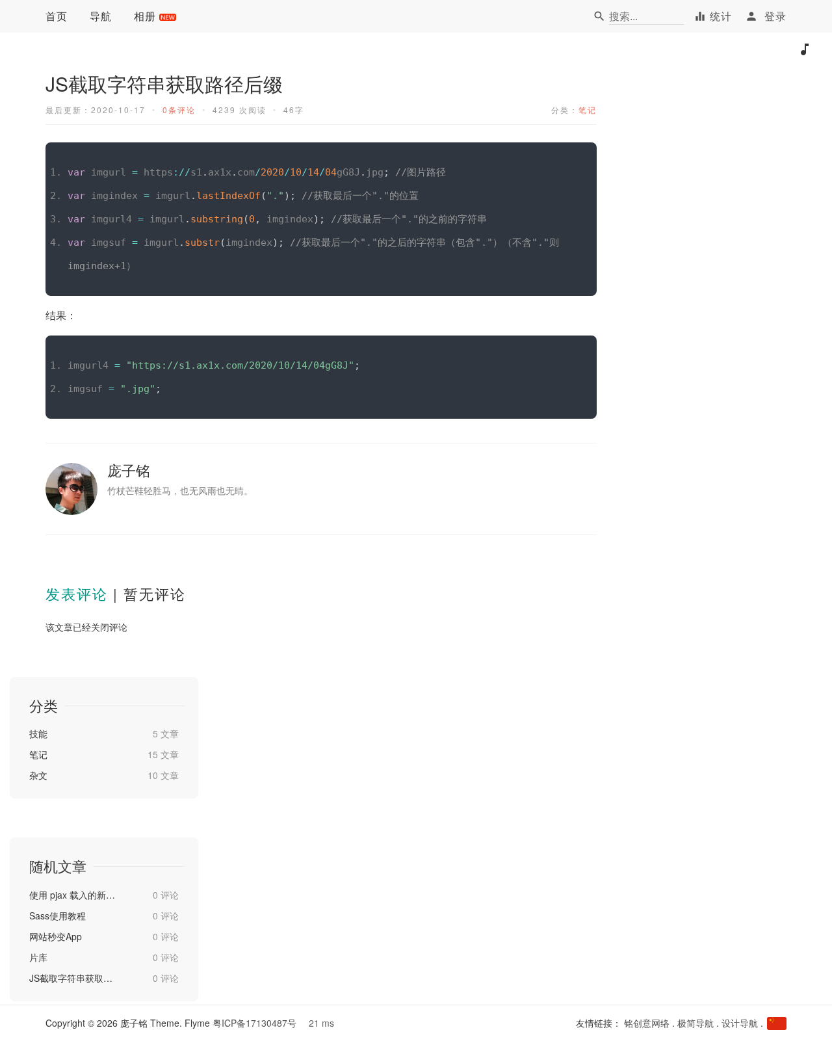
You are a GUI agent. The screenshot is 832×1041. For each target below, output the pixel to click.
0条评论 (179, 109)
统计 (721, 15)
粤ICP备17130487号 (254, 1022)
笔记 (587, 109)
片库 (38, 957)
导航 (101, 15)
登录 (775, 15)
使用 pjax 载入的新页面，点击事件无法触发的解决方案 (73, 894)
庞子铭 (128, 470)
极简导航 (695, 1022)
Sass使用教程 (57, 915)
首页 (57, 15)
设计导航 (740, 1022)
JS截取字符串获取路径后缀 (73, 977)
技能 (38, 733)
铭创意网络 (647, 1022)
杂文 (38, 775)
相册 (145, 15)
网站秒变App (55, 936)
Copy (580, 153)
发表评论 (77, 593)
